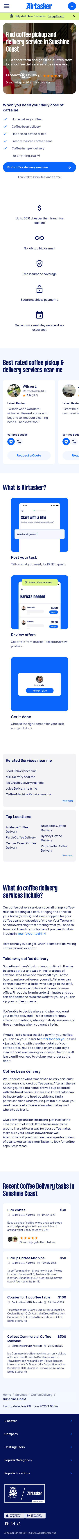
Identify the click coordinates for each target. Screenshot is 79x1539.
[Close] (74, 16)
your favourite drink (31, 934)
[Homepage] (39, 6)
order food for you (53, 1039)
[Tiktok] (18, 1523)
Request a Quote (29, 455)
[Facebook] (6, 1523)
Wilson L (30, 386)
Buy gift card (56, 16)
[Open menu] (6, 6)
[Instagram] (13, 1524)
